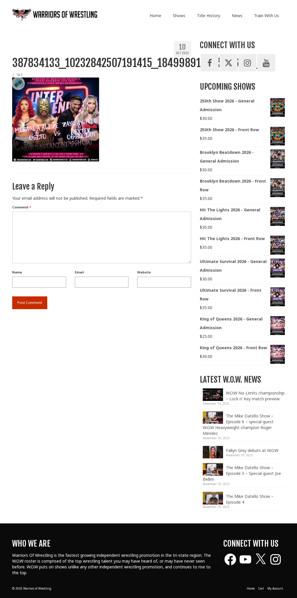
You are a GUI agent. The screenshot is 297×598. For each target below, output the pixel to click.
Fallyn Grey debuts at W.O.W (252, 450)
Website (144, 272)
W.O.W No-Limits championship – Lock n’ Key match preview (255, 395)
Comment (21, 207)
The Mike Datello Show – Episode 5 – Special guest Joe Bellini (242, 473)
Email (79, 272)
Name (17, 272)
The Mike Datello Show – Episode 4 (250, 499)
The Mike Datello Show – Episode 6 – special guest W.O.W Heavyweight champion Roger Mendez (238, 424)
